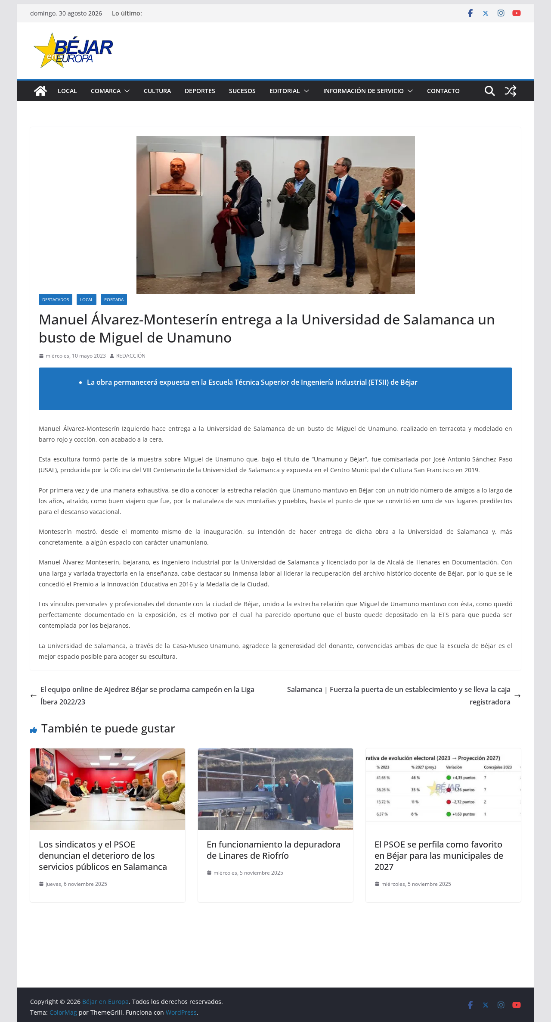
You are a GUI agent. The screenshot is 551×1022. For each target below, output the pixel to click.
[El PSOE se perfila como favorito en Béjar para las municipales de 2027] (443, 754)
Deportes (200, 91)
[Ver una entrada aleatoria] (510, 91)
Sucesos (242, 91)
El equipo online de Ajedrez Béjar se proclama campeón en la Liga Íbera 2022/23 (147, 696)
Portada (114, 299)
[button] (125, 91)
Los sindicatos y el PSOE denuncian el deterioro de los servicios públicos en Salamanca (103, 855)
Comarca (106, 91)
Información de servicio (363, 91)
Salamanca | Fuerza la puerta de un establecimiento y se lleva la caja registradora (399, 696)
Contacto (443, 91)
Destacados (55, 299)
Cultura (157, 91)
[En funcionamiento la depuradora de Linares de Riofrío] (275, 754)
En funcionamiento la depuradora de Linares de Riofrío (274, 849)
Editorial (284, 91)
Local (67, 91)
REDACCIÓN (130, 355)
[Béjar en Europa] (40, 91)
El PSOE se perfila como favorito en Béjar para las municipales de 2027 (439, 855)
